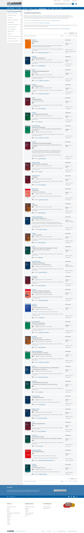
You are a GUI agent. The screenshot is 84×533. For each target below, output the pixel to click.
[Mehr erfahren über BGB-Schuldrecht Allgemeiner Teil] (28, 220)
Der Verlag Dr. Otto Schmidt (11, 506)
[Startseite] (10, 531)
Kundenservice (74, 0)
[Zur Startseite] (24, 10)
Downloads (27, 509)
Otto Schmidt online (66, 0)
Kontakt (8, 517)
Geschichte (9, 514)
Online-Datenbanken (11, 8)
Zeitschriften (25, 8)
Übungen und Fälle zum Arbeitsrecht (40, 164)
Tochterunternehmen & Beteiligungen (13, 513)
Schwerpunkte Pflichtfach (42, 229)
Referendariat (40, 257)
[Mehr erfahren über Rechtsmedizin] (28, 192)
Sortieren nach (66, 33)
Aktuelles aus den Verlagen (29, 506)
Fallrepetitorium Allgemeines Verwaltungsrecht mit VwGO (44, 248)
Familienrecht (10, 17)
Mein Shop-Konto (58, 0)
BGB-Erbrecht (35, 410)
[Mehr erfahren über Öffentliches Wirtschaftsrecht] (28, 60)
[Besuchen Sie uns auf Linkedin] (76, 496)
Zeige (69, 478)
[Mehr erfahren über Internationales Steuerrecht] (28, 454)
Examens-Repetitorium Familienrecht (40, 114)
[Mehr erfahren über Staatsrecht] (28, 308)
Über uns (60, 8)
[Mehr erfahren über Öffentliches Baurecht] (28, 101)
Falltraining (40, 171)
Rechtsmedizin (35, 190)
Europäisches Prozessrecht (38, 397)
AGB (54, 531)
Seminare (31, 8)
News (56, 8)
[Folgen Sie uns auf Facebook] (69, 496)
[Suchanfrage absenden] (73, 4)
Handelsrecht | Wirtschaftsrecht (13, 24)
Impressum (43, 531)
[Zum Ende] (76, 36)
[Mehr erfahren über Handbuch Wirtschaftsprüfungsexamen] (28, 73)
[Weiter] (74, 36)
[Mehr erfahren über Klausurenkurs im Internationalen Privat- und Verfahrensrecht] (28, 370)
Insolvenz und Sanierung (12, 26)
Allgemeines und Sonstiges (12, 12)
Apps (49, 8)
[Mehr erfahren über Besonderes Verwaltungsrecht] (28, 129)
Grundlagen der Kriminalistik (43, 199)
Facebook (8, 519)
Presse (8, 508)
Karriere (8, 511)
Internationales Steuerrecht (38, 451)
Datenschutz (49, 531)
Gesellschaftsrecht (11, 22)
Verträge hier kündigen (47, 506)
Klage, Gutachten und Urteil (38, 436)
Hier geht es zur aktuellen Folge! (44, 22)
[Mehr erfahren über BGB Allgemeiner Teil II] (28, 340)
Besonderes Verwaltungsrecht (38, 127)
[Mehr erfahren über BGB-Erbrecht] (28, 413)
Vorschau (26, 511)
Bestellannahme (28, 514)
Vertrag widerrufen (46, 508)
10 (73, 35)
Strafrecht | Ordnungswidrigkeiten (13, 36)
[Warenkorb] (76, 4)
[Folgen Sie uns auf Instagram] (71, 496)
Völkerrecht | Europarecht (12, 38)
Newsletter (27, 508)
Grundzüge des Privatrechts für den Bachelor (41, 143)
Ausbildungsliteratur (42, 8)
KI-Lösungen (18, 8)
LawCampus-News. (53, 25)
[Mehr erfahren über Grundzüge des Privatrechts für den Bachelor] (28, 145)
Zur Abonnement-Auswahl (60, 490)
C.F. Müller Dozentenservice (65, 28)
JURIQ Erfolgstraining (42, 212)
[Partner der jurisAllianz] (69, 505)
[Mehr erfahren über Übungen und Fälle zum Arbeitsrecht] (28, 166)
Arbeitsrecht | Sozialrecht (12, 15)
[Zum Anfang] (61, 36)
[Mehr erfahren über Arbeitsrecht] (28, 179)
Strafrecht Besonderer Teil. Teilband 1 (40, 352)
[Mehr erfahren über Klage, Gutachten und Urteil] (28, 439)
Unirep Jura (40, 121)
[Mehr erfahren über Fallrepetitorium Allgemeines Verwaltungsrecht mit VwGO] (28, 250)
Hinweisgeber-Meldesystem (72, 531)
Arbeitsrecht (34, 177)
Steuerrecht (10, 33)
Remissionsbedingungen (29, 513)
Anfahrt (8, 509)
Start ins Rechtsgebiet (42, 108)
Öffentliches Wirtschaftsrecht (38, 58)
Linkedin (8, 520)
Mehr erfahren (68, 40)
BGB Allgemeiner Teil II (37, 338)
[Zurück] (63, 36)
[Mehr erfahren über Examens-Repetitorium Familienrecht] (28, 116)
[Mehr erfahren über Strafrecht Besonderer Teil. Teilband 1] (28, 355)
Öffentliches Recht (11, 31)
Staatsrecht (34, 305)
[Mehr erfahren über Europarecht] (28, 280)
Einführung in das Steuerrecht (38, 423)
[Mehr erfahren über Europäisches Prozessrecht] (28, 400)
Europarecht (34, 277)
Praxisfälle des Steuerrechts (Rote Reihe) (45, 460)
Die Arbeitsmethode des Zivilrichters (40, 382)
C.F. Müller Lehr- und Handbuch (43, 80)
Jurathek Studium (41, 317)
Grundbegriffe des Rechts (42, 474)
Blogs (53, 8)
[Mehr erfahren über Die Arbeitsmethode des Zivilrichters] (28, 385)
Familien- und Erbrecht (37, 235)
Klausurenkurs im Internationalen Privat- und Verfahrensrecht (45, 367)
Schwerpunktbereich (41, 65)
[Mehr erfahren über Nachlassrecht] (28, 43)
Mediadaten (9, 516)
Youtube (8, 522)
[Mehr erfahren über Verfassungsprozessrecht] (28, 88)
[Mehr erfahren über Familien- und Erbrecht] (28, 237)
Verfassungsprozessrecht (37, 86)
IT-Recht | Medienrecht (11, 29)
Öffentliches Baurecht (37, 99)
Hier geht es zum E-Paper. (55, 20)
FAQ (25, 516)
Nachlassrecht (35, 41)
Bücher (35, 8)
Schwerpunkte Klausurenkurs (43, 377)
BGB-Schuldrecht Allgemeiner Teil (39, 218)
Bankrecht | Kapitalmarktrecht (13, 19)
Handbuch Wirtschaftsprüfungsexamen (40, 71)
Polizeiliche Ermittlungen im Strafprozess (41, 291)
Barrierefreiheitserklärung (61, 531)
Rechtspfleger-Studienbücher (43, 52)
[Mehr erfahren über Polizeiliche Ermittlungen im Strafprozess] (28, 293)
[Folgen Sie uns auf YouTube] (74, 496)
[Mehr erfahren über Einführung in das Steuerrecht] (28, 426)
